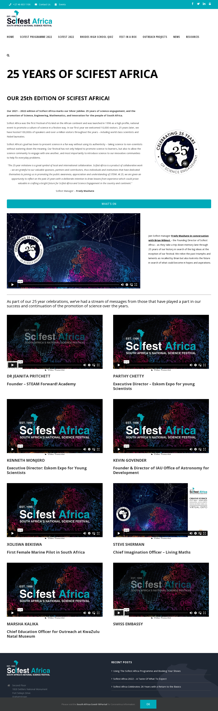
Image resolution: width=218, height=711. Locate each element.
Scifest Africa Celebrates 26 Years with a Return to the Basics (147, 686)
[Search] (8, 55)
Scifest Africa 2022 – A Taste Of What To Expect (140, 678)
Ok (148, 704)
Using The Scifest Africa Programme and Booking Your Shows (147, 670)
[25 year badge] (177, 129)
